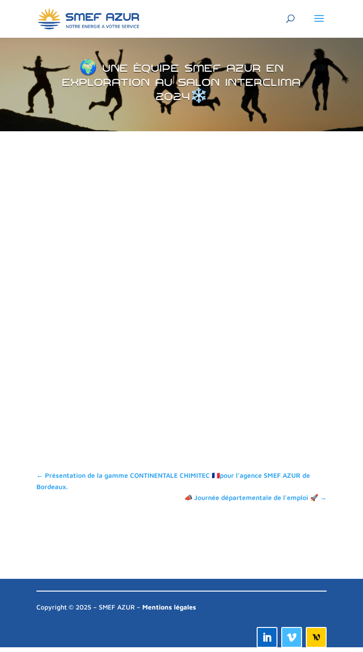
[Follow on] (316, 637)
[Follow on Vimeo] (291, 637)
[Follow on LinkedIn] (267, 637)
